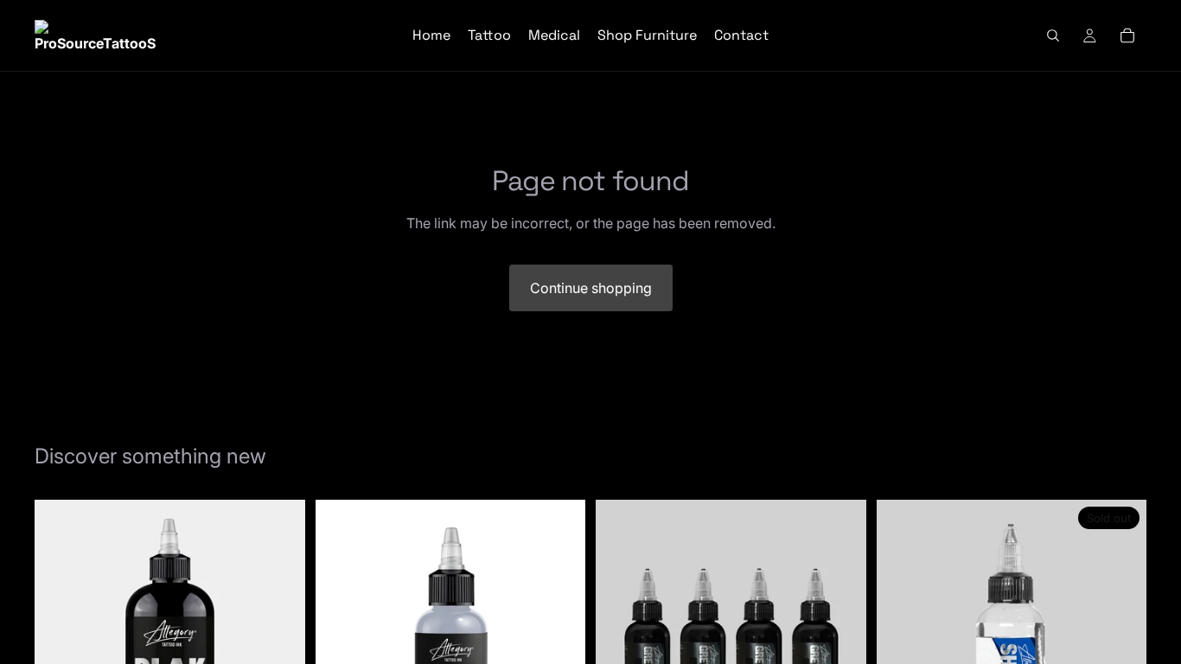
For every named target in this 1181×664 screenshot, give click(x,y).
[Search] (1053, 35)
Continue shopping (591, 288)
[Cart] (1127, 35)
